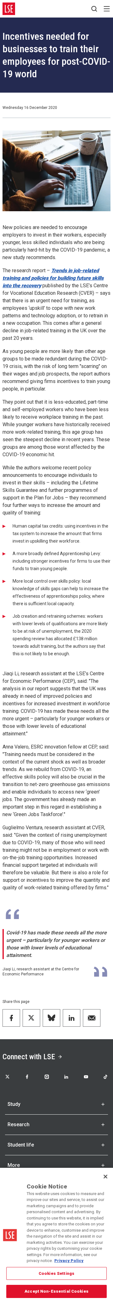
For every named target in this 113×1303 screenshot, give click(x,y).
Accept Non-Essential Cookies (56, 1291)
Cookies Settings (56, 1273)
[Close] (105, 1176)
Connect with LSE (29, 1056)
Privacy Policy (68, 1260)
